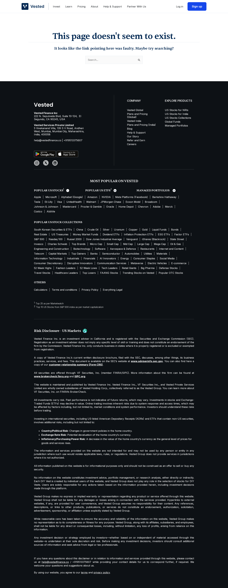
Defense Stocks (168, 268)
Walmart (91, 201)
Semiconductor (111, 253)
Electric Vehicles (157, 263)
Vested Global (135, 110)
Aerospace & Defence (123, 248)
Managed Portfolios (176, 125)
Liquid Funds (159, 229)
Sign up (197, 6)
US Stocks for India (176, 113)
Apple (37, 197)
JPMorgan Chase (111, 201)
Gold (145, 229)
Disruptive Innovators (80, 263)
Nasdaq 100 (56, 239)
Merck (169, 206)
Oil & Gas (175, 244)
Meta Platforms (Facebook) (131, 197)
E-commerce (178, 263)
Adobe (157, 206)
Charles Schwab (57, 244)
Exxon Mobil (133, 201)
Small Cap (113, 244)
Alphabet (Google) (72, 197)
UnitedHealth (74, 201)
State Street (177, 239)
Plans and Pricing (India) (141, 124)
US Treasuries (59, 234)
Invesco (38, 244)
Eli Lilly (49, 201)
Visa (59, 201)
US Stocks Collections (178, 117)
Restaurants (147, 248)
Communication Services (111, 263)
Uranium (119, 229)
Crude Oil (92, 229)
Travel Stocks (42, 272)
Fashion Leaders (65, 268)
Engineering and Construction (51, 248)
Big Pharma (147, 268)
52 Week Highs (42, 268)
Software (100, 248)
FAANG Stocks (109, 272)
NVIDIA (106, 197)
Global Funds (172, 121)
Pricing (81, 6)
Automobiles (132, 253)
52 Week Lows (88, 268)
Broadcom (151, 201)
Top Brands (78, 244)
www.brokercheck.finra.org (51, 376)
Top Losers (89, 272)
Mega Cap (160, 244)
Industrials (73, 258)
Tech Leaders (109, 268)
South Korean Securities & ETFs (53, 229)
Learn (68, 6)
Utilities (148, 253)
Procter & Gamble (91, 206)
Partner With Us (136, 6)
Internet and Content (171, 248)
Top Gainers (78, 253)
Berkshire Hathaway (164, 197)
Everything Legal (112, 289)
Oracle (110, 206)
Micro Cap (96, 244)
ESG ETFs (164, 234)
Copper (133, 229)
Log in (179, 6)
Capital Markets (58, 253)
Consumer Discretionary (48, 263)
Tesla (37, 201)
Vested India (134, 120)
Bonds (175, 229)
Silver (106, 229)
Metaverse (137, 263)
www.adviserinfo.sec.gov (147, 361)
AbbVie (51, 211)
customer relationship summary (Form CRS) (76, 364)
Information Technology (48, 258)
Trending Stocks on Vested (138, 272)
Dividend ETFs (111, 234)
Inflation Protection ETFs (138, 234)
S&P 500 (39, 239)
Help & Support (112, 6)
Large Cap (143, 244)
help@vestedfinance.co (47, 140)
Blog (129, 128)
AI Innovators (108, 258)
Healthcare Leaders (66, 272)
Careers (131, 144)
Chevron (143, 206)
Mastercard (69, 206)
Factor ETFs (181, 234)
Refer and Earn (136, 140)
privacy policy (102, 572)
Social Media (167, 258)
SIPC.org (79, 376)
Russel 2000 (74, 239)
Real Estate (40, 234)
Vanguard (132, 239)
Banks (94, 253)
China (79, 229)
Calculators (40, 289)
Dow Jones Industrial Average (104, 239)
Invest (56, 6)
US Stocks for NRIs (176, 110)
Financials (89, 258)
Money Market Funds (85, 234)
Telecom (39, 253)
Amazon (92, 197)
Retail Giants (129, 268)
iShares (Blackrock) (153, 239)
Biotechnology (81, 248)
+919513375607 (73, 140)
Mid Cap (128, 244)
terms (84, 572)
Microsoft (51, 197)
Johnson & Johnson (46, 206)
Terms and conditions (64, 289)
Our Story (133, 136)
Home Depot (126, 206)
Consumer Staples (144, 258)
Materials (161, 253)
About (94, 6)
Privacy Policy (90, 289)
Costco (38, 211)
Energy (125, 258)
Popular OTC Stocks (171, 272)
